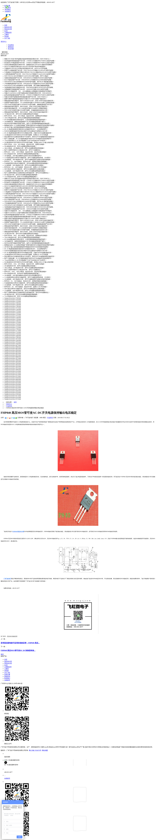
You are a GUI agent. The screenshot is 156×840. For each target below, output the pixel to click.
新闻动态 (11, 47)
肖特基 (6, 36)
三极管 (6, 34)
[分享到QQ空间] (8, 418)
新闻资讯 (7, 676)
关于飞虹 (7, 38)
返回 (2, 654)
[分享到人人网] (14, 418)
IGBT (6, 31)
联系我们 (8, 9)
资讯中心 (3, 41)
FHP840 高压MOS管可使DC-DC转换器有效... (18, 650)
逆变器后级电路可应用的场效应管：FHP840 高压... (20, 643)
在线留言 (8, 11)
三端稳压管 (8, 32)
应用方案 (7, 674)
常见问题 (11, 48)
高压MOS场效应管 (12, 636)
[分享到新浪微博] (10, 418)
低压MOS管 (8, 27)
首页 (5, 25)
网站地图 (45, 750)
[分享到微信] (16, 418)
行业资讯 (11, 45)
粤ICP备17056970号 (35, 750)
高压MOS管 (8, 29)
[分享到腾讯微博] (12, 418)
